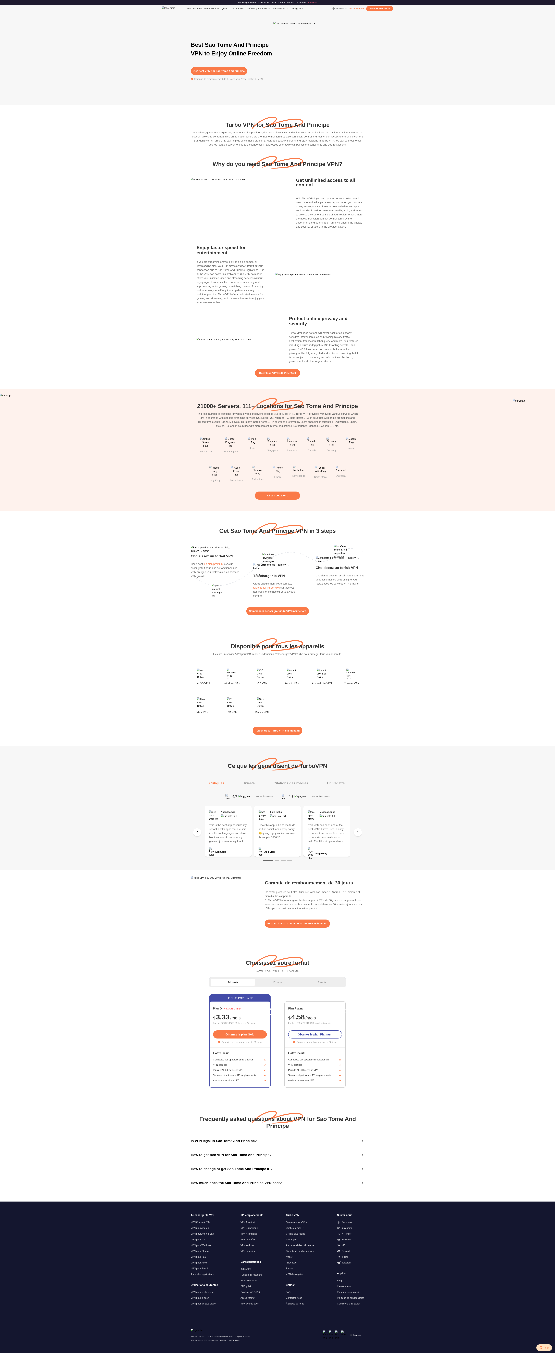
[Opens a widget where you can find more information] (544, 1348)
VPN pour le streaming (202, 1292)
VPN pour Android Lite (202, 1234)
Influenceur (291, 1262)
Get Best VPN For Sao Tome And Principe (219, 71)
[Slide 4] (289, 860)
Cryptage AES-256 (250, 1292)
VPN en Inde (247, 1245)
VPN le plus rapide (295, 1234)
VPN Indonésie (248, 1239)
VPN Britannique (249, 1228)
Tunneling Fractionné (251, 1275)
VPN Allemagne (248, 1234)
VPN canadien (248, 1251)
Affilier (289, 1257)
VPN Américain (248, 1222)
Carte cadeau (344, 1286)
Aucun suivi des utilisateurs (300, 1245)
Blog (339, 1280)
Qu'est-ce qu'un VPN (296, 1222)
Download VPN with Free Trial (277, 373)
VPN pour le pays (249, 1303)
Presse (289, 1268)
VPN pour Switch (199, 1268)
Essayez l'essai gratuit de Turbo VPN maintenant (297, 923)
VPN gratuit (297, 8)
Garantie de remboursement (300, 1251)
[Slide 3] (283, 860)
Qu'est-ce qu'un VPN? (233, 8)
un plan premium (213, 564)
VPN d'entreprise (294, 1274)
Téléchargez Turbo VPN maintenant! (277, 730)
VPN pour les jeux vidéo (203, 1303)
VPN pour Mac (198, 1239)
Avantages (291, 1239)
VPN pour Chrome (200, 1251)
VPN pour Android (200, 1228)
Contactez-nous (294, 1298)
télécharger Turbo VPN (266, 587)
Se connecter (356, 8)
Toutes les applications (202, 1274)
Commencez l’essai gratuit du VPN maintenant (277, 611)
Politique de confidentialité (350, 1298)
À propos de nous (295, 1303)
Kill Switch (245, 1269)
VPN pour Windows (201, 1245)
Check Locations (277, 495)
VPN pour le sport (200, 1298)
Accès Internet (247, 1298)
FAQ (288, 1292)
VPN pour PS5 (198, 1257)
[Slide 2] (277, 860)
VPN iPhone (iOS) (200, 1222)
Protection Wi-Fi (248, 1280)
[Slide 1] (268, 860)
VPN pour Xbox (199, 1262)
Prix (189, 8)
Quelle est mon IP (295, 1228)
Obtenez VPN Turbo (380, 8)
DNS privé (245, 1286)
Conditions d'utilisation (348, 1303)
